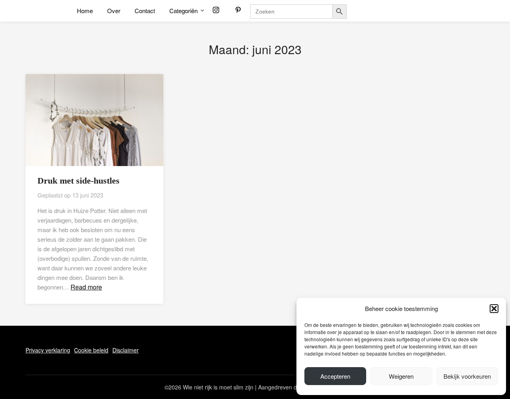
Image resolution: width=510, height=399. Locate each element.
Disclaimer (125, 350)
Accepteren (335, 376)
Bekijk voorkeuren (467, 376)
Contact (145, 10)
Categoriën (183, 10)
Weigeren (401, 376)
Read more (86, 286)
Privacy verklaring (48, 350)
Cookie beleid (91, 350)
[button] (494, 309)
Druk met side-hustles (78, 181)
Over (113, 10)
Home (85, 10)
